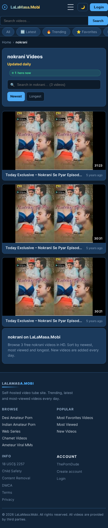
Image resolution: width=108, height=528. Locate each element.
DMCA (7, 485)
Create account (69, 471)
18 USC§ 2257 (13, 464)
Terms (7, 492)
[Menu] (71, 7)
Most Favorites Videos (75, 417)
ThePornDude (68, 464)
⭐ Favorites (87, 32)
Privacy (8, 499)
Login (99, 7)
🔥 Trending (56, 32)
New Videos (66, 431)
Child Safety (12, 471)
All (8, 32)
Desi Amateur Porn (17, 417)
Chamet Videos (14, 438)
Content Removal (16, 478)
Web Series (11, 431)
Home (6, 42)
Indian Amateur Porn (18, 424)
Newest (16, 96)
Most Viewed (67, 424)
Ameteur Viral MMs (17, 445)
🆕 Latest (28, 32)
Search (98, 21)
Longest (35, 96)
